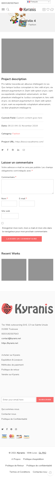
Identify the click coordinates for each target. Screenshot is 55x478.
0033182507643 (10, 3)
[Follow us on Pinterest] (11, 429)
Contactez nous (40, 471)
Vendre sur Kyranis (10, 374)
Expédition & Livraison (11, 359)
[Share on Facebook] (7, 149)
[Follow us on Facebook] (6, 429)
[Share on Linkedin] (18, 149)
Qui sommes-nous (10, 409)
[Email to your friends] (24, 149)
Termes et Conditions (19, 471)
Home (22, 24)
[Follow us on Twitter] (2, 429)
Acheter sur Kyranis (10, 354)
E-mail (23, 198)
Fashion (32, 24)
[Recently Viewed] (50, 472)
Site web (5, 210)
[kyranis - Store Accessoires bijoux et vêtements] (27, 9)
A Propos (16, 459)
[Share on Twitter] (2, 149)
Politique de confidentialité (39, 465)
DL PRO (42, 452)
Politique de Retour (14, 465)
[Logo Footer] (27, 310)
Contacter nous (8, 414)
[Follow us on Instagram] (16, 429)
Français (34, 2)
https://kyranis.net (9, 343)
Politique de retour (10, 369)
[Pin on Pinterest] (13, 149)
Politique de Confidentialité (14, 418)
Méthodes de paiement (12, 364)
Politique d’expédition (33, 459)
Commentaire (8, 177)
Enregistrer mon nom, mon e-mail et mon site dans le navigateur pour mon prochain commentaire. (27, 229)
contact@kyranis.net (11, 338)
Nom (4, 198)
